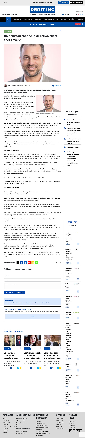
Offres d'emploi (43, 24)
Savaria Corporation (67, 318)
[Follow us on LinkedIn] (82, 14)
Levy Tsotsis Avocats (68, 358)
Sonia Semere (12, 85)
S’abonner (72, 427)
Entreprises (33, 24)
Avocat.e (38, 421)
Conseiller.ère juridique (69, 313)
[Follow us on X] (76, 14)
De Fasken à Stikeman (73, 147)
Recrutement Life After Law (68, 262)
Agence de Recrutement (60, 427)
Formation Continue (22, 423)
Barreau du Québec (67, 278)
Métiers (52, 24)
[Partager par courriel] (29, 262)
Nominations (28, 19)
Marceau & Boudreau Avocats (67, 290)
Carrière (71, 19)
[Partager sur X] (18, 262)
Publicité (49, 2)
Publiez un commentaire (14, 292)
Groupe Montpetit (67, 243)
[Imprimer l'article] (20, 368)
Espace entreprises (77, 2)
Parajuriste (39, 429)
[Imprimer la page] (32, 262)
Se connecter (65, 2)
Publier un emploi (21, 433)
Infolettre (66, 14)
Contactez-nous (60, 418)
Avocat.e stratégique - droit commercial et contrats (68, 236)
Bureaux (38, 19)
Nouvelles (7, 349)
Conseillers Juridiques (51, 19)
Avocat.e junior (40, 423)
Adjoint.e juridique (41, 425)
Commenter (15, 368)
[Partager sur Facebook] (21, 262)
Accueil (5, 418)
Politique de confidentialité (60, 421)
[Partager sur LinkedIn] (25, 262)
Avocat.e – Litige (68, 365)
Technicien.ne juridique (69, 285)
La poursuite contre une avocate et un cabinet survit (74, 122)
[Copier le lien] (36, 262)
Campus (63, 19)
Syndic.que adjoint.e (68, 269)
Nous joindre (42, 2)
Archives (80, 19)
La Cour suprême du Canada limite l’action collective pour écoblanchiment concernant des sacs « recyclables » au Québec (73, 158)
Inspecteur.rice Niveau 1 (69, 297)
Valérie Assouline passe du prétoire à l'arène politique (74, 141)
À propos (35, 2)
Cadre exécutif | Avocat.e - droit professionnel (69, 396)
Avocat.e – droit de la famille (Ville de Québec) (68, 379)
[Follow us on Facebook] (80, 14)
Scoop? (78, 24)
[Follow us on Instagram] (78, 14)
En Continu (17, 19)
